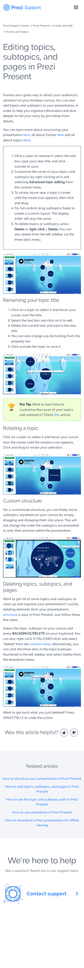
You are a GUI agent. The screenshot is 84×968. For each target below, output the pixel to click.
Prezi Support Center (16, 25)
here (26, 135)
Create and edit (63, 25)
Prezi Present (41, 25)
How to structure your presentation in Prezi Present (42, 779)
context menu (40, 644)
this (57, 415)
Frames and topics (17, 31)
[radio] (64, 732)
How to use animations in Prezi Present (42, 812)
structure (10, 615)
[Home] (22, 6)
